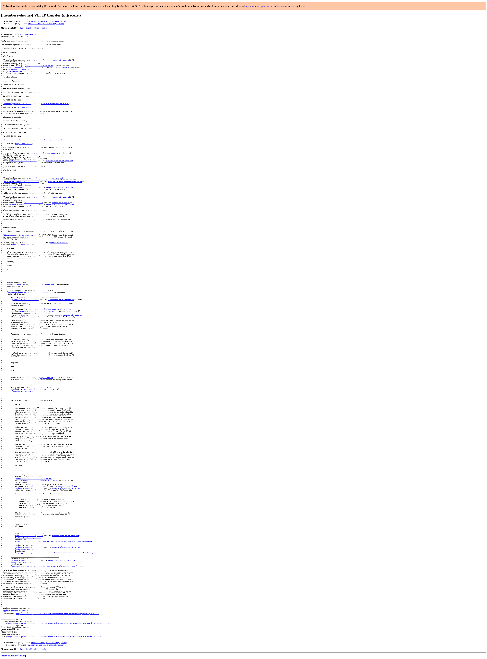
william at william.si (61, 68)
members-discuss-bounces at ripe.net (52, 60)
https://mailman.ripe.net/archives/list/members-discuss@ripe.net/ (275, 6)
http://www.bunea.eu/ (38, 292)
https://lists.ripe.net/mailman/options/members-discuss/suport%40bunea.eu (47, 566)
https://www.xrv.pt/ (40, 387)
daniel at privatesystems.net (25, 34)
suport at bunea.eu (21, 69)
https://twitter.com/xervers (26, 391)
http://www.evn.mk (23, 107)
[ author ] (44, 28)
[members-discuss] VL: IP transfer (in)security (49, 21)
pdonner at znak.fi (39, 486)
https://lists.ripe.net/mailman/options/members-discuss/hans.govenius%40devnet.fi (55, 541)
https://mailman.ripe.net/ (28, 538)
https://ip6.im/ (26, 235)
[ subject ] (36, 28)
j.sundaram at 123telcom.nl (25, 300)
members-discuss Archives (13, 656)
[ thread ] (28, 28)
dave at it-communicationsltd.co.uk (21, 68)
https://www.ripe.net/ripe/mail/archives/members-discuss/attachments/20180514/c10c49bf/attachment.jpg (58, 637)
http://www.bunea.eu (16, 292)
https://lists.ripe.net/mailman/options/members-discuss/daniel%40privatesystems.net (57, 614)
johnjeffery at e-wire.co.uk (39, 66)
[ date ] (21, 28)
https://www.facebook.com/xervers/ (38, 389)
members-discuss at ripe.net (23, 71)
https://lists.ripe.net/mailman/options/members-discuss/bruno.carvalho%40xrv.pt (54, 553)
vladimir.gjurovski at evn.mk (17, 104)
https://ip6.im (10, 235)
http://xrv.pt (46, 378)
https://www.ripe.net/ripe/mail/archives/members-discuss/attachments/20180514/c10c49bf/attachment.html (58, 623)
